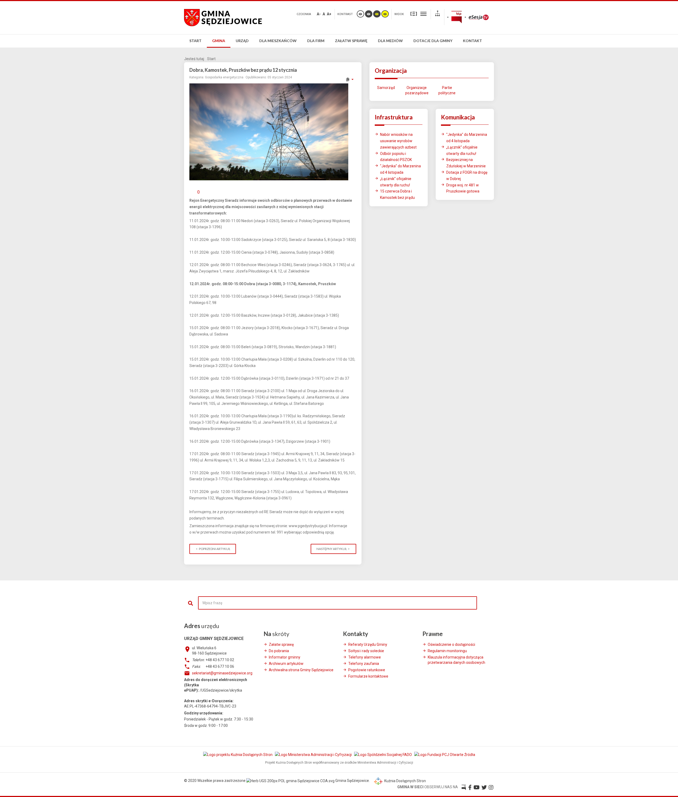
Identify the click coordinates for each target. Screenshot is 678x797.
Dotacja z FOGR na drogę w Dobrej (466, 175)
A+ (329, 14)
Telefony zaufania (363, 663)
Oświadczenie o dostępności (451, 644)
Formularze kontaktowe (368, 676)
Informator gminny (284, 657)
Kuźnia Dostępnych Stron (404, 781)
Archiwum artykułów (286, 663)
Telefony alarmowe (364, 657)
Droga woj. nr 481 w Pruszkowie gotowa (462, 188)
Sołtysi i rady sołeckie (366, 651)
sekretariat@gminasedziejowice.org (222, 673)
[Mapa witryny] (437, 14)
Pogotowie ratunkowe (366, 670)
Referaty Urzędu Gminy (367, 644)
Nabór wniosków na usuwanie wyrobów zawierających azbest (398, 140)
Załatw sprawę (281, 644)
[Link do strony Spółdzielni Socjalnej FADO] (383, 755)
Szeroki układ (423, 13)
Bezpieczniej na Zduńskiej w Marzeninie (466, 163)
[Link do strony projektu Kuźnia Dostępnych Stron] (238, 755)
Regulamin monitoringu (447, 651)
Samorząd (386, 88)
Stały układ (413, 13)
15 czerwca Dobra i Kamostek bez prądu (397, 194)
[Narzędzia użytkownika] (349, 79)
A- (319, 14)
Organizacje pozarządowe (416, 90)
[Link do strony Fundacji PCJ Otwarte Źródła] (444, 755)
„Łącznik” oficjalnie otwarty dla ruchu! (395, 182)
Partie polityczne (447, 90)
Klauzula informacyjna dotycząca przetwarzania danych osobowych (456, 660)
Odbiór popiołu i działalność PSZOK (396, 156)
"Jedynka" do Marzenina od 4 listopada (400, 169)
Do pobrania (279, 651)
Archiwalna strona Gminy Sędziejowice (301, 670)
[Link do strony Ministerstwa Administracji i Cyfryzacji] (314, 755)
